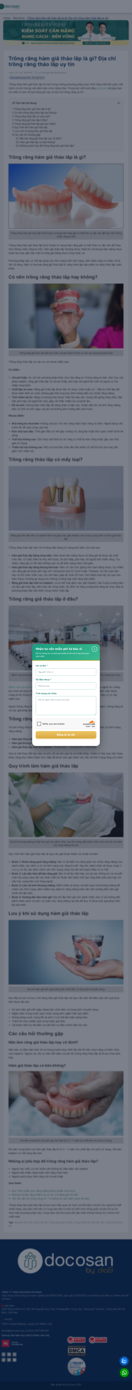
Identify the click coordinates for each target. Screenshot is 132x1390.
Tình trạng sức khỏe (46, 693)
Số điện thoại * (43, 679)
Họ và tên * (41, 665)
